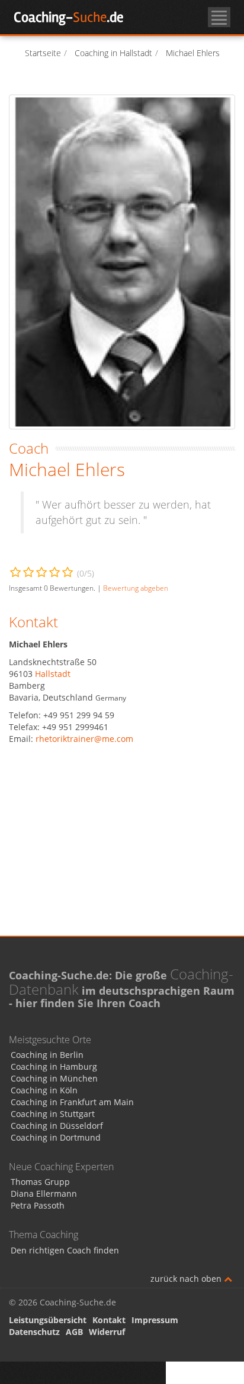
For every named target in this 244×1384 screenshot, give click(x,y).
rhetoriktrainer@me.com (84, 738)
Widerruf (107, 1331)
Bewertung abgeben (135, 587)
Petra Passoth (38, 1205)
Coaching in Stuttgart (53, 1113)
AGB (74, 1331)
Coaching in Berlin (47, 1054)
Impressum (154, 1320)
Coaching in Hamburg (54, 1066)
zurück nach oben (187, 1278)
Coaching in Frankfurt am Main (72, 1102)
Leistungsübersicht (47, 1320)
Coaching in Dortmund (56, 1137)
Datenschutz (34, 1331)
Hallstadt (52, 673)
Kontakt (109, 1320)
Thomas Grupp (40, 1181)
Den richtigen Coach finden (65, 1250)
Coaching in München (54, 1078)
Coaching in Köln (44, 1090)
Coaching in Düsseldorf (57, 1125)
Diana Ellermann (44, 1193)
